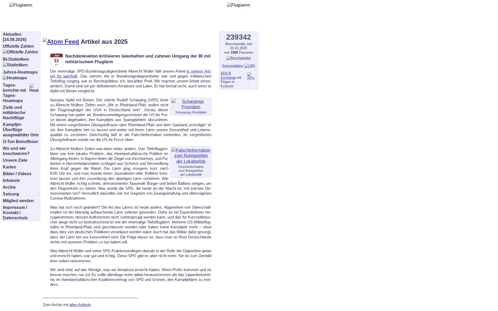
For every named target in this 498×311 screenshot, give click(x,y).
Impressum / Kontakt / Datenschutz (15, 212)
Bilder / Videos (17, 174)
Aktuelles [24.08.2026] (14, 37)
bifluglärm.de (107, 23)
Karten (9, 167)
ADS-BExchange (228, 75)
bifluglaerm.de (74, 23)
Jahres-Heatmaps (20, 72)
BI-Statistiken (16, 59)
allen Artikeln (80, 304)
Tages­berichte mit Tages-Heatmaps (14, 93)
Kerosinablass (233, 66)
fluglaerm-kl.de (141, 23)
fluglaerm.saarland (181, 23)
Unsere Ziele (15, 160)
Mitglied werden (18, 201)
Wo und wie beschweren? (16, 151)
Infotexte (11, 180)
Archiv (9, 187)
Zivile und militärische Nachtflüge (14, 112)
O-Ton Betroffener (20, 141)
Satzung (11, 194)
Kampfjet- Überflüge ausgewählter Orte (21, 129)
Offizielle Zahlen (18, 46)
